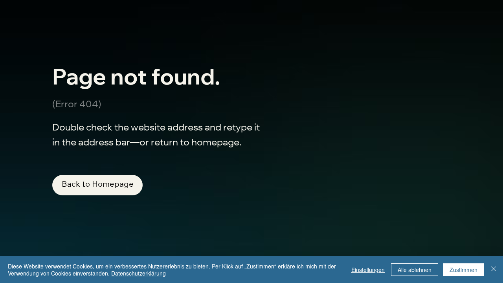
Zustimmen (463, 270)
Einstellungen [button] (368, 270)
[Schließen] (493, 270)
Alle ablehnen (414, 270)
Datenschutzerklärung (138, 273)
